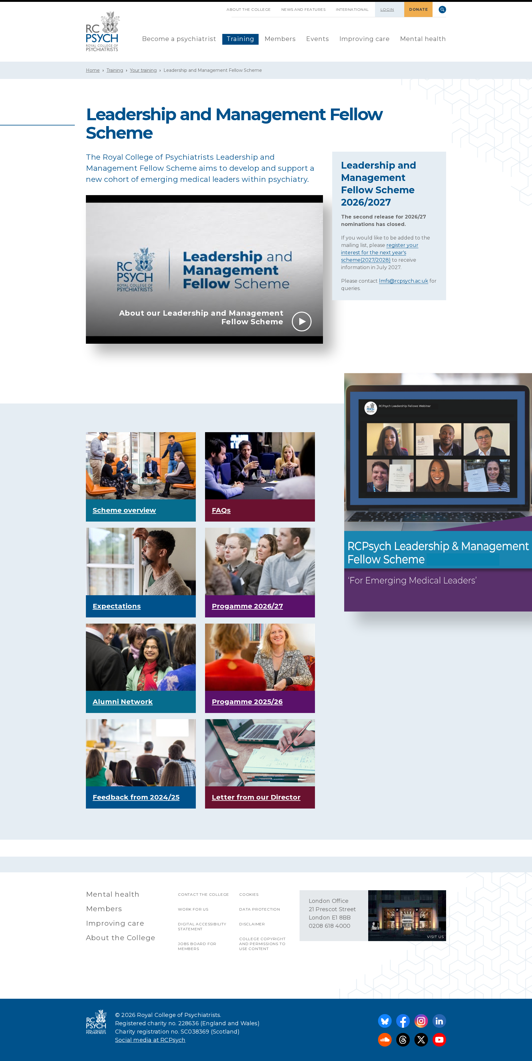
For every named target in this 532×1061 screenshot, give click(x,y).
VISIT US (435, 936)
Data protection (259, 909)
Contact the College (203, 894)
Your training (143, 70)
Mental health (423, 39)
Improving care (364, 39)
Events (317, 39)
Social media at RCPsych (150, 1040)
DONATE (418, 9)
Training (240, 39)
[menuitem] (179, 39)
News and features (303, 9)
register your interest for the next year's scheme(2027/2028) (379, 252)
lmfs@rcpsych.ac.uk (403, 281)
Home (93, 70)
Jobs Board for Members (197, 946)
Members (280, 39)
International (352, 9)
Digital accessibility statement (202, 926)
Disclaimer (252, 924)
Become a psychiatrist (179, 39)
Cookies (249, 894)
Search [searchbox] (442, 9)
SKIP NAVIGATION (216, 7)
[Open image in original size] (103, 31)
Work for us (193, 909)
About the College (249, 9)
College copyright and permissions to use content (262, 943)
